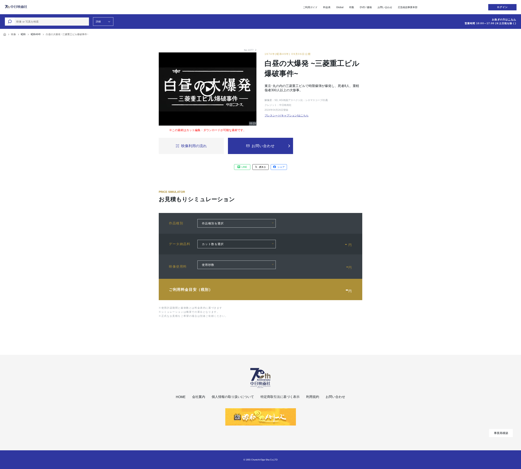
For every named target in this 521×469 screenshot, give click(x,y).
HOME (181, 397)
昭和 (23, 34)
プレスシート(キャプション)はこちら (287, 115)
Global (340, 7)
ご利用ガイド (310, 7)
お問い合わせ (385, 7)
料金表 (327, 7)
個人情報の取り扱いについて (233, 396)
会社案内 (198, 396)
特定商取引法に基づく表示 (280, 396)
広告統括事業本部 (407, 7)
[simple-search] (10, 21)
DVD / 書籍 (366, 7)
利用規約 (312, 396)
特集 (351, 7)
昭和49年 (36, 34)
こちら (512, 19)
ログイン (502, 7)
